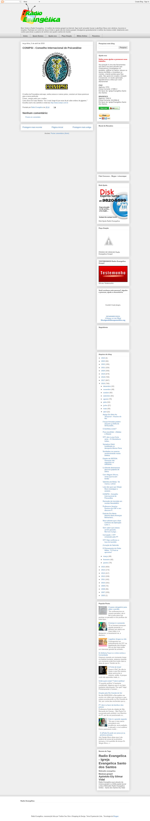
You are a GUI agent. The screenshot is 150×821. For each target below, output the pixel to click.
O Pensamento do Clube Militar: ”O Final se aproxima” (112, 550)
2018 (103, 377)
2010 (103, 583)
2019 (103, 374)
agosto (106, 399)
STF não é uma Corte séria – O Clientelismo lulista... (112, 439)
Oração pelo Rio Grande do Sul (110, 693)
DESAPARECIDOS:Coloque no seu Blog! (113, 317)
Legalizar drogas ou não (117, 639)
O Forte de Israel (114, 667)
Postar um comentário (32, 117)
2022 (103, 364)
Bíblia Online (82, 36)
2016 (103, 383)
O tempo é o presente (116, 623)
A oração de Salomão (111, 545)
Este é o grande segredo (117, 719)
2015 (103, 567)
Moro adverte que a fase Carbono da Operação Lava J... (112, 523)
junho (105, 405)
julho (105, 402)
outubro (106, 392)
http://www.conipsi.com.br (59, 103)
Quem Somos (38, 36)
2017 (103, 380)
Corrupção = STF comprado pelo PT (110, 536)
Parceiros (96, 36)
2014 (103, 570)
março (105, 556)
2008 (103, 589)
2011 (103, 579)
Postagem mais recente (32, 127)
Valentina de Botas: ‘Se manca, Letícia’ (111, 483)
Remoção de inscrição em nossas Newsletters (112, 502)
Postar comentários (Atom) (60, 133)
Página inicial (57, 127)
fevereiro (106, 559)
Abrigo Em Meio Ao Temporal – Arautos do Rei (112, 416)
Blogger (115, 816)
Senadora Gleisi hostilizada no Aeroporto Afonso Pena (112, 446)
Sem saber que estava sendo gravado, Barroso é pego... (111, 530)
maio (105, 409)
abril (105, 412)
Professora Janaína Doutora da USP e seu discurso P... (112, 508)
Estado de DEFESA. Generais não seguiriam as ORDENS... (110, 461)
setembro (107, 396)
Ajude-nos (52, 36)
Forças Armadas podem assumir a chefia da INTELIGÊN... (112, 424)
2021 (103, 367)
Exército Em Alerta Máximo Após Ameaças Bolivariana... (112, 515)
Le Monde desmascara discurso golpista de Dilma (111, 470)
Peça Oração (67, 36)
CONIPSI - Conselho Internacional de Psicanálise (110, 496)
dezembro (107, 386)
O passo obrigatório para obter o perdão (117, 608)
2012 (103, 576)
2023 (103, 361)
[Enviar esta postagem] (54, 107)
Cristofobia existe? (109, 429)
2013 (103, 573)
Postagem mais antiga (82, 127)
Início (25, 36)
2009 (103, 586)
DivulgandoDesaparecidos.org (113, 320)
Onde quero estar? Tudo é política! (112, 681)
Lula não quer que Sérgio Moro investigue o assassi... (112, 489)
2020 (103, 371)
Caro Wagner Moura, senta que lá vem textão (110, 477)
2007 (103, 592)
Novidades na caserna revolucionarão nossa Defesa (111, 453)
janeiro (106, 563)
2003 (103, 595)
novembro (107, 389)
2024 (103, 358)
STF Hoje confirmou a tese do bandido (111, 541)
